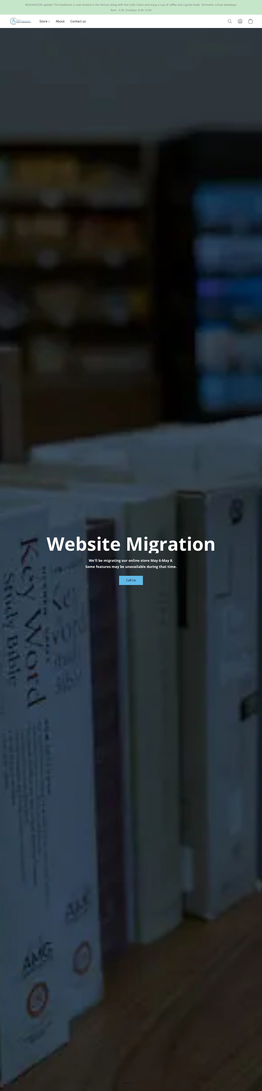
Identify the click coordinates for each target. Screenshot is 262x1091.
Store (44, 21)
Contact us (78, 21)
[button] (20, 21)
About (60, 21)
